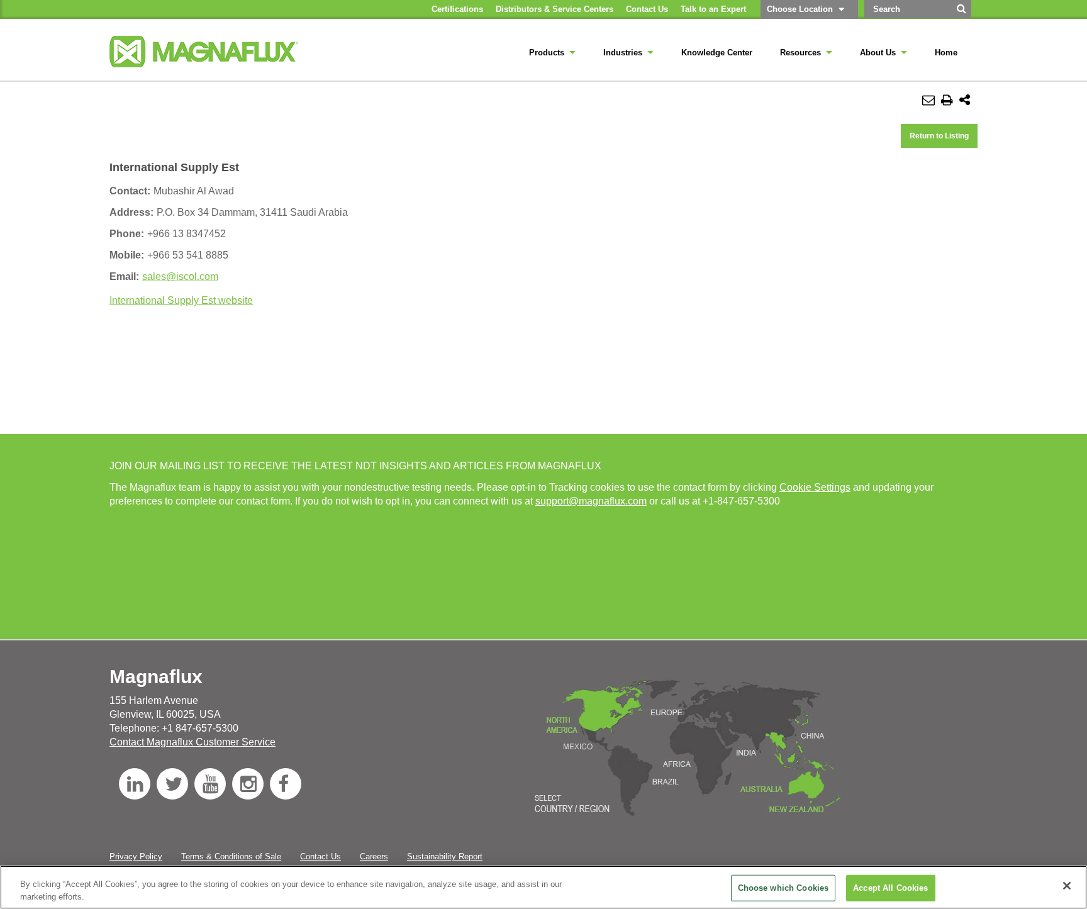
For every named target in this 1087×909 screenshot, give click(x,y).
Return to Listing (939, 135)
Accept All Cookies (890, 888)
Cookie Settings (814, 487)
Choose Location (800, 9)
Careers (374, 856)
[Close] (1067, 886)
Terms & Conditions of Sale (231, 856)
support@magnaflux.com (591, 501)
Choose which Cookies (783, 888)
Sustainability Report (444, 856)
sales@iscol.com (180, 276)
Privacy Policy (135, 856)
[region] (543, 887)
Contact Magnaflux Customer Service (192, 742)
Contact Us (320, 856)
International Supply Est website (181, 300)
